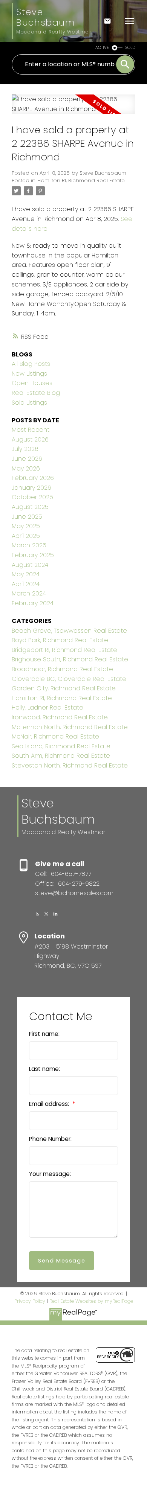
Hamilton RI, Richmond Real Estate (81, 180)
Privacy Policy (29, 1301)
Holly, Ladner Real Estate (47, 707)
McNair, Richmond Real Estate (55, 736)
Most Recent (30, 429)
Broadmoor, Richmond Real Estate (62, 669)
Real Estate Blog (36, 392)
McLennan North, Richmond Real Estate (70, 727)
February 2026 (33, 478)
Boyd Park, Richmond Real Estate (60, 640)
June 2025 (27, 516)
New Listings (29, 373)
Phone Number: (50, 1139)
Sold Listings (29, 402)
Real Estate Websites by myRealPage (91, 1301)
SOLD (130, 47)
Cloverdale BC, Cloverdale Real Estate (69, 679)
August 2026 (30, 439)
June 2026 (27, 458)
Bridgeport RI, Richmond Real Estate (64, 650)
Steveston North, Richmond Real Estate (70, 765)
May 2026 (26, 468)
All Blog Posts (31, 363)
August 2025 (30, 507)
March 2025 (29, 545)
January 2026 (31, 487)
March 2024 (29, 593)
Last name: (44, 1069)
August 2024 (30, 564)
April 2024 (26, 584)
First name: (44, 1034)
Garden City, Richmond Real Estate (64, 688)
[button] (37, 914)
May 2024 (26, 574)
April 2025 (26, 536)
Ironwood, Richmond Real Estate (60, 717)
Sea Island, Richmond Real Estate (61, 746)
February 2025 (33, 555)
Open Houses (32, 383)
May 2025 (26, 526)
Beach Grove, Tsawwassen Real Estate (69, 630)
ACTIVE (102, 47)
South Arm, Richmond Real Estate (61, 755)
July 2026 (25, 449)
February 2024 (33, 603)
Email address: (49, 1104)
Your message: (50, 1174)
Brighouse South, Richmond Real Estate (70, 659)
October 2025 (32, 497)
